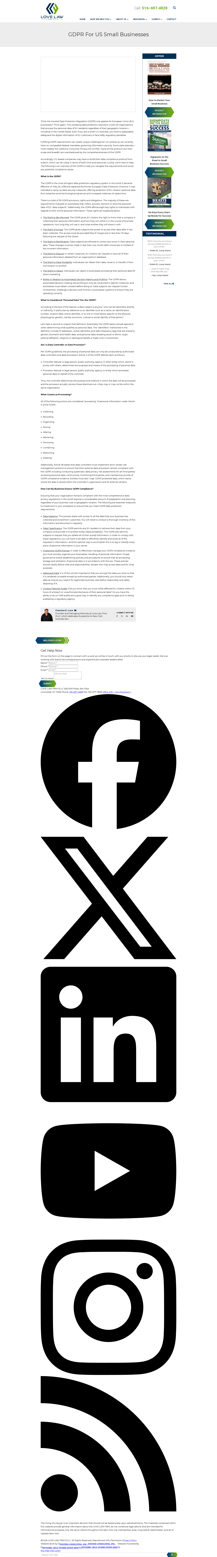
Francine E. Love (64, 610)
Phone (45, 666)
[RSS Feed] (108, 1511)
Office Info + (108, 692)
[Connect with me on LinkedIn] (127, 616)
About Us (121, 19)
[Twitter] (108, 965)
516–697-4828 (154, 8)
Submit (47, 683)
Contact (171, 19)
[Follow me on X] (122, 616)
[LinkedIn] (108, 1101)
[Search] (174, 8)
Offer (159, 56)
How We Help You (99, 19)
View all (168, 284)
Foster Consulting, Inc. (101, 1544)
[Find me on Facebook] (117, 616)
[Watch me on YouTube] (132, 616)
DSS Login (55, 1550)
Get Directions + (123, 692)
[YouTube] (108, 1238)
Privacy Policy (130, 1540)
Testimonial (155, 233)
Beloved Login (52, 640)
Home (82, 19)
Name (44, 663)
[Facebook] (108, 828)
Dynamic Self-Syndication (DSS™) (100, 1547)
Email (44, 670)
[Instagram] (108, 1374)
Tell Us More (47, 678)
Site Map (45, 1550)
